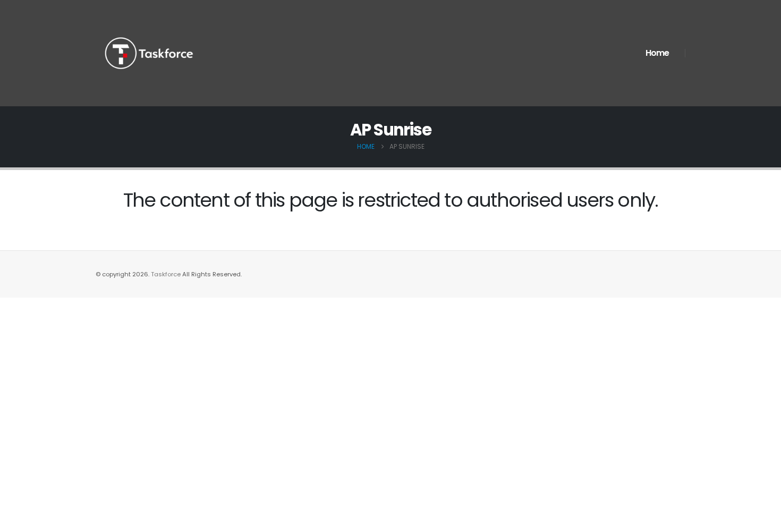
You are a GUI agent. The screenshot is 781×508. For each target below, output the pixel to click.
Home (657, 53)
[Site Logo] (149, 53)
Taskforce (166, 274)
